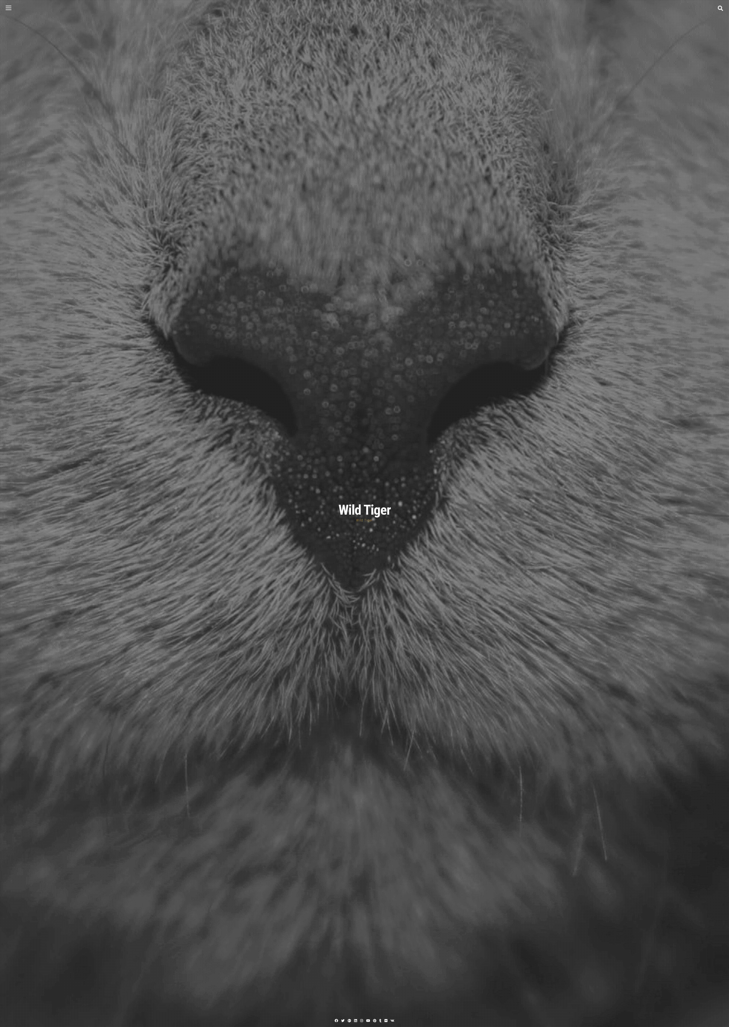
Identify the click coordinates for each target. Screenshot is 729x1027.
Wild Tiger (364, 510)
